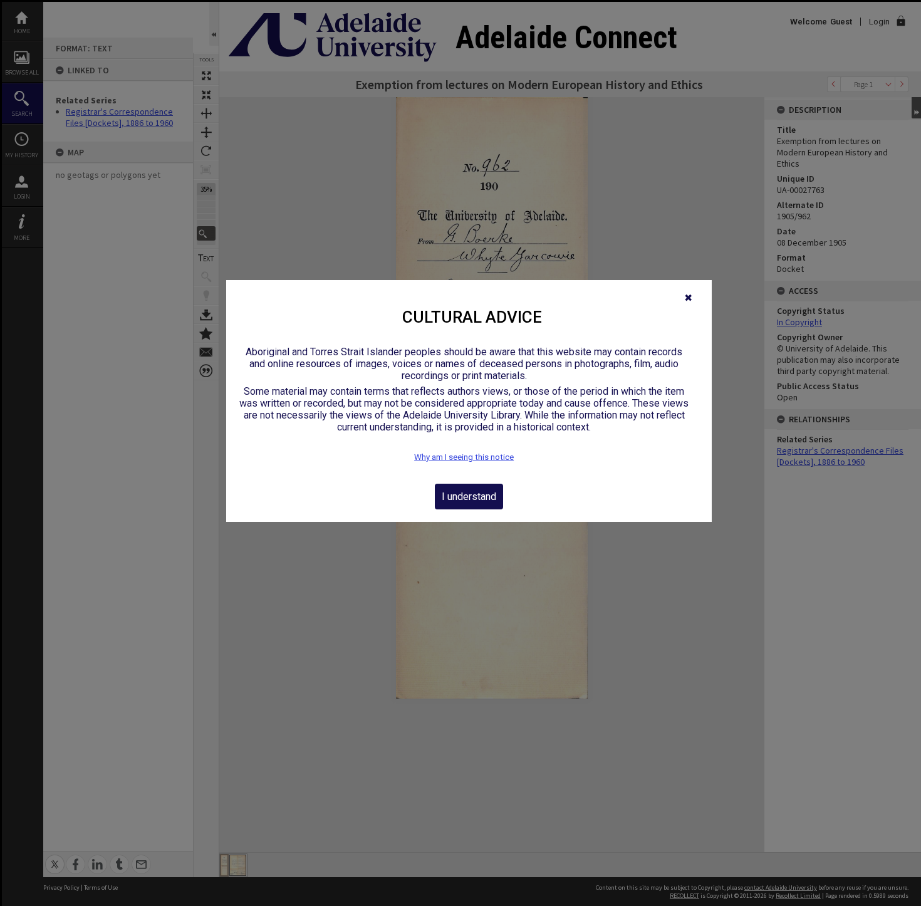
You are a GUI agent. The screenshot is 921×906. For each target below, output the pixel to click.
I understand (469, 496)
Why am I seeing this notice (464, 457)
